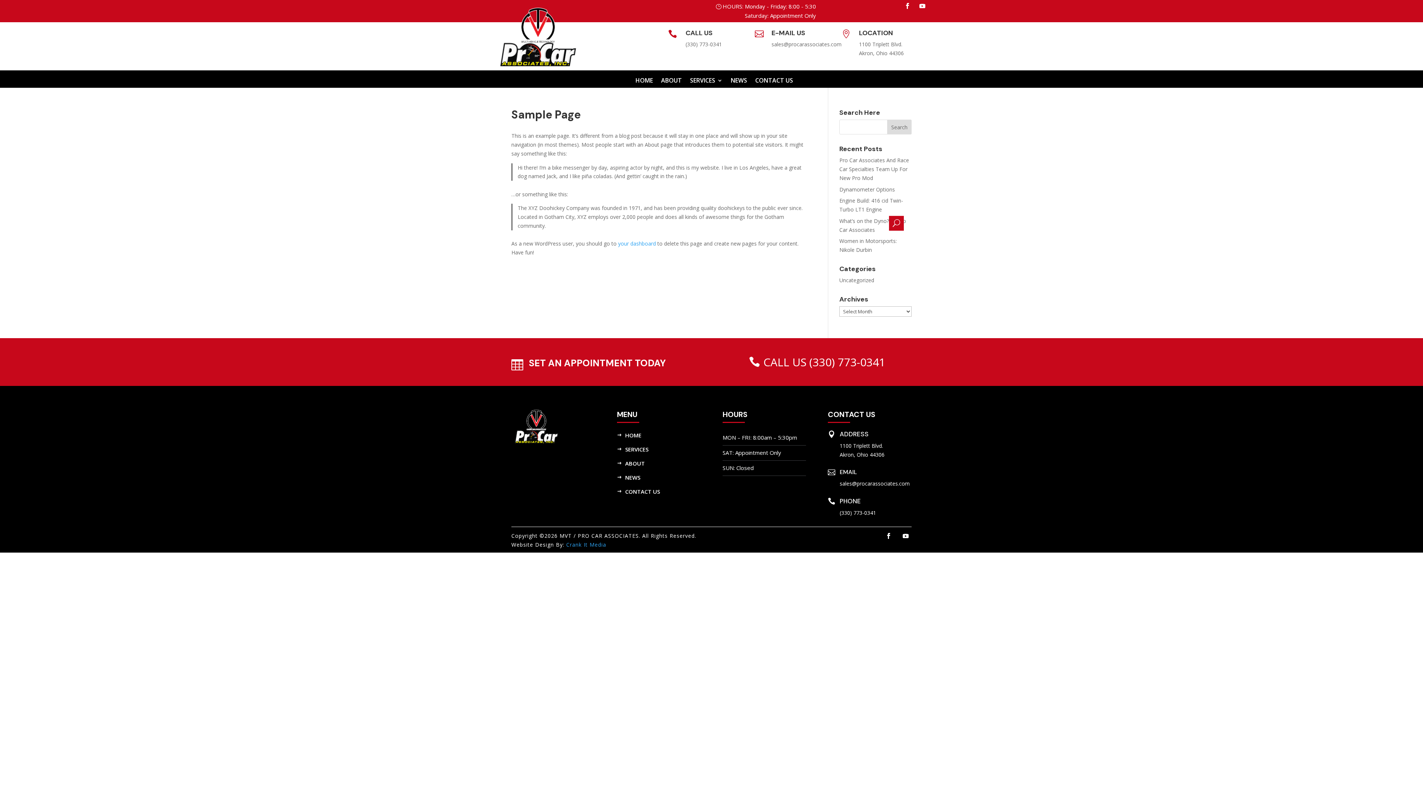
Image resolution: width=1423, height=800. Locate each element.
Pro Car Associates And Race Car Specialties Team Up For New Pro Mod (874, 169)
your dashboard (637, 243)
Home (644, 81)
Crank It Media (586, 544)
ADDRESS (854, 434)
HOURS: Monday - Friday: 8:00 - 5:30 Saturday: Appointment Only (769, 11)
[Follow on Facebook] (907, 6)
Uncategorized (856, 280)
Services (702, 81)
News (632, 477)
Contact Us (642, 491)
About (671, 81)
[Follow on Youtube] (922, 6)
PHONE (850, 501)
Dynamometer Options (867, 189)
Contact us (774, 81)
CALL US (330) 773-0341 (824, 362)
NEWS (739, 81)
